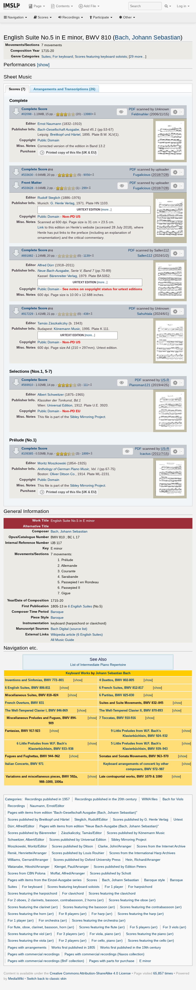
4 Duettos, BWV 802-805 (116, 680)
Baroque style (154, 880)
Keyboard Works (78, 673)
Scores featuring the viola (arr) (31, 940)
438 (85, 314)
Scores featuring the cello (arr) (151, 940)
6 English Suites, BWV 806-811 (27, 688)
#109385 (27, 453)
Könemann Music (67, 329)
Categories (13, 799)
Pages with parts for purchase (111, 961)
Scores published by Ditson (72, 846)
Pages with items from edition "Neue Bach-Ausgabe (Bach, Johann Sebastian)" (99, 826)
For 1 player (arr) (21, 920)
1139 (86, 255)
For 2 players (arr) (73, 940)
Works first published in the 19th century (130, 947)
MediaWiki (16, 978)
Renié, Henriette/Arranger (27, 853)
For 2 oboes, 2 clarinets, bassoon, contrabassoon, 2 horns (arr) (56, 900)
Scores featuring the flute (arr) (102, 927)
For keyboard (63, 56)
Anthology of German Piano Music (63, 469)
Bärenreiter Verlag (63, 276)
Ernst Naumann (49, 124)
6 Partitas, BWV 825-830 (116, 695)
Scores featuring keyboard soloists (101, 56)
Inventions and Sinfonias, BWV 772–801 (34, 680)
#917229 (27, 314)
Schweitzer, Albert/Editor (26, 839)
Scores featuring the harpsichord (32, 893)
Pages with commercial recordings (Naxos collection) (104, 954)
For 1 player (114, 887)
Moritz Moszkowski (52, 463)
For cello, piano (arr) (107, 940)
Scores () (17, 89)
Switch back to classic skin (46, 978)
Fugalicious (141, 175)
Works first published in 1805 (73, 947)
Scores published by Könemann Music (136, 833)
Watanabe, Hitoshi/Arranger (28, 866)
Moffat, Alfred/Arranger (67, 873)
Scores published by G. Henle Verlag (140, 819)
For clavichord (73, 893)
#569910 (27, 385)
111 (85, 385)
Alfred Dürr (46, 265)
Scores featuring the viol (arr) (30, 934)
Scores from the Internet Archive (161, 846)
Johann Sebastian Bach (113, 673)
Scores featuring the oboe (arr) (132, 900)
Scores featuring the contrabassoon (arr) (151, 907)
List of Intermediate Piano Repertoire (98, 665)
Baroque (57, 612)
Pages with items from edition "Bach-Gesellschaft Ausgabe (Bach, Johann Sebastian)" (72, 812)
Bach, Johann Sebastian (147, 37)
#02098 (27, 114)
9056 (86, 175)
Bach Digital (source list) (69, 629)
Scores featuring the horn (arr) (31, 914)
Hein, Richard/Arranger (142, 860)
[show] (43, 64)
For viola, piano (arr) (105, 934)
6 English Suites (80, 606)
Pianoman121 (139, 385)
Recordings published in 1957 (47, 799)
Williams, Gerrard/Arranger (28, 860)
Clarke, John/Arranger (114, 846)
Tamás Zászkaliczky (53, 323)
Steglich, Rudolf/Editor (91, 819)
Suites (46, 56)
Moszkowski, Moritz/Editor (27, 846)
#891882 (27, 255)
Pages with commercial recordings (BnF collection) (46, 961)
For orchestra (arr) (53, 920)
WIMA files (150, 799)
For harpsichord (140, 887)
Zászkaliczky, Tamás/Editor (81, 833)
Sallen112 (144, 255)
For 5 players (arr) (144, 927)
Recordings (16, 806)
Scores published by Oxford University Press (86, 860)
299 (84, 188)
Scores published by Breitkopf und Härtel (38, 819)
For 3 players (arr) (71, 934)
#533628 (27, 188)
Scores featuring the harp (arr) (141, 914)
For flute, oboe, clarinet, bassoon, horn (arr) (41, 927)
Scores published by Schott (110, 873)
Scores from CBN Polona (26, 873)
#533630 (27, 175)
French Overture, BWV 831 (24, 703)
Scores (92, 880)
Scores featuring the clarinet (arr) (33, 907)
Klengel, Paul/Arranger (71, 866)
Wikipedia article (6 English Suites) (77, 634)
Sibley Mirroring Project (87, 417)
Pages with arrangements (27, 947)
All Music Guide (62, 640)
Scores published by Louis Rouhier (78, 853)
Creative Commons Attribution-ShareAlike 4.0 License (90, 973)
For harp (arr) (102, 914)
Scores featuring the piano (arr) (150, 934)
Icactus (145, 454)
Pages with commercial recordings (34, 954)
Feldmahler (140, 114)
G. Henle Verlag (62, 203)
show (78, 680)
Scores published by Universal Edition (77, 839)
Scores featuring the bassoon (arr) (89, 907)
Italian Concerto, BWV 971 (24, 764)
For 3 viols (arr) (174, 927)
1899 (85, 453)
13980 (87, 114)
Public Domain (48, 140)
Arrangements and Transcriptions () (64, 89)
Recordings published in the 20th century (106, 799)
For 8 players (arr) (73, 914)
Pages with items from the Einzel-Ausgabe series (45, 880)
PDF (132, 109)
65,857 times (163, 973)
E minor (145, 961)
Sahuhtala (144, 314)
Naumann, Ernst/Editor (47, 806)
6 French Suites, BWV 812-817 (121, 688)
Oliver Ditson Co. (63, 474)
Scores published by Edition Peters (120, 866)
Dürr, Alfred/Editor (21, 826)
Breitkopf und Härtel (65, 134)
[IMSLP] (13, 6)
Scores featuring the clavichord (112, 893)
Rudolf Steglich (49, 198)
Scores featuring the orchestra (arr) (98, 920)
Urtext (178, 819)
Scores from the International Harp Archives (142, 853)
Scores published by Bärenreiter (32, 833)
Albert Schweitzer (51, 394)
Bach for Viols (173, 799)
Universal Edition (59, 405)
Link (41, 227)
